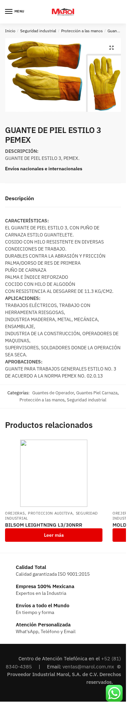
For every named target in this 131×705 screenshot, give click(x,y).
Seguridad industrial (38, 30)
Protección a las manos (82, 30)
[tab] (63, 198)
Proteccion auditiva (50, 513)
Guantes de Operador (53, 393)
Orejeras (15, 513)
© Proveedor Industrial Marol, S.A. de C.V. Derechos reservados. (64, 674)
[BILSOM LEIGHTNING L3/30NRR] (53, 473)
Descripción (19, 198)
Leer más (54, 535)
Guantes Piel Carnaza (97, 393)
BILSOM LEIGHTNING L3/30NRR (43, 525)
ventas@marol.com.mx (89, 666)
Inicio (10, 30)
